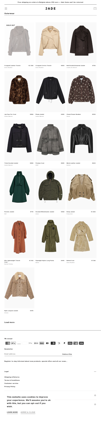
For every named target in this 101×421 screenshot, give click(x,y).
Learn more (12, 412)
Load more (9, 322)
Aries (37, 213)
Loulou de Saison (72, 67)
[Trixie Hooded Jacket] (19, 140)
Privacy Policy (9, 386)
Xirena (6, 312)
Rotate (69, 165)
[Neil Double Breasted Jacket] (82, 42)
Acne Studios (8, 67)
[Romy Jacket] (82, 189)
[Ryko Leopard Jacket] (19, 287)
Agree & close (28, 412)
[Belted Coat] (82, 237)
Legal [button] (6, 371)
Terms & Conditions (12, 380)
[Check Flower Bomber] (82, 91)
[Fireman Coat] (51, 140)
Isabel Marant (8, 116)
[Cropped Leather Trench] (19, 42)
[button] (5, 8)
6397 (37, 165)
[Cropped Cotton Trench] (51, 42)
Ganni (68, 116)
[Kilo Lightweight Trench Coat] (19, 237)
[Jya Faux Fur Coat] (19, 91)
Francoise (70, 213)
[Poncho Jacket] (19, 189)
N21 (5, 213)
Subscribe (67, 354)
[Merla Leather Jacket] (82, 140)
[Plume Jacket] (51, 91)
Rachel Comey (8, 264)
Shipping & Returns (11, 377)
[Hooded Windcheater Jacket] (51, 189)
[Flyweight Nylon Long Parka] (51, 237)
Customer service (11, 383)
